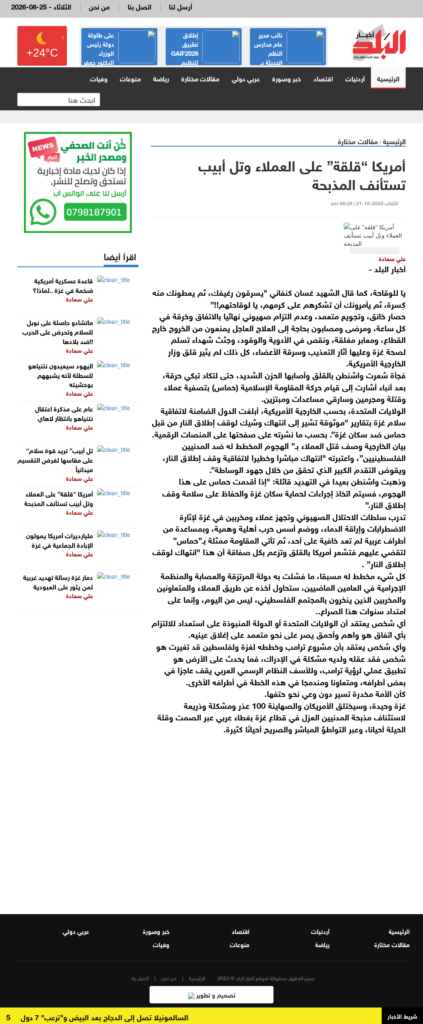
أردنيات (355, 77)
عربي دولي (246, 77)
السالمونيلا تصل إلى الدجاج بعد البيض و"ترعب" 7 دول (113, 1016)
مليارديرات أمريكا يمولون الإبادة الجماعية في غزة (59, 539)
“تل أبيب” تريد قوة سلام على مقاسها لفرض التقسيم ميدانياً (55, 459)
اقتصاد (323, 77)
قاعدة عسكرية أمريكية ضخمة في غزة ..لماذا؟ (63, 284)
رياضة (161, 77)
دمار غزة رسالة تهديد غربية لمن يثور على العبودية (58, 581)
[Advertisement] (278, 814)
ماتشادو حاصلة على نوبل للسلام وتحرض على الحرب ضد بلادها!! (57, 331)
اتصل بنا (139, 6)
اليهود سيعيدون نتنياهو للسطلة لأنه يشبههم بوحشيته (60, 374)
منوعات (130, 77)
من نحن (99, 6)
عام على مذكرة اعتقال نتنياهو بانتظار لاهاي (64, 412)
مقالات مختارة (200, 77)
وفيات (98, 77)
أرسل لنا (180, 6)
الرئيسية (388, 77)
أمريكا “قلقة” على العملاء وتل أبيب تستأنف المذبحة (58, 497)
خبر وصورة (286, 77)
